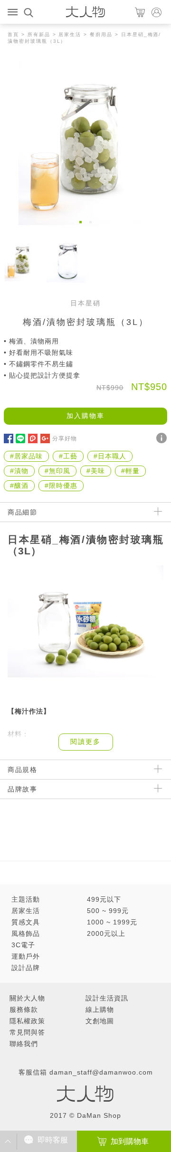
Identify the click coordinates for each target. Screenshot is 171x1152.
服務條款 (24, 1009)
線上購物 (100, 1009)
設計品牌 (25, 967)
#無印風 (57, 471)
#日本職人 (110, 456)
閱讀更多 (85, 741)
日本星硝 (85, 303)
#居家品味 (26, 456)
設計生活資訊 (107, 998)
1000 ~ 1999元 (112, 922)
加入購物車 (85, 415)
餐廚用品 (101, 34)
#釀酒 (19, 485)
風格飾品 (25, 933)
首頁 (13, 34)
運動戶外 (25, 956)
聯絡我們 (24, 1043)
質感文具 (25, 922)
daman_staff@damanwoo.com (101, 1072)
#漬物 (19, 471)
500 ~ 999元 (108, 910)
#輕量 (130, 471)
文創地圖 (100, 1021)
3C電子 (23, 945)
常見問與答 (27, 1032)
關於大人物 (27, 998)
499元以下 (104, 899)
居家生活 (69, 34)
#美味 (95, 471)
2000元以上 (106, 933)
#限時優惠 (61, 485)
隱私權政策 (27, 1021)
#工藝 (68, 456)
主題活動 (25, 899)
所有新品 (39, 34)
